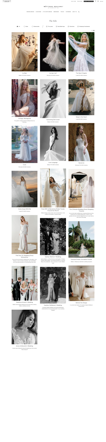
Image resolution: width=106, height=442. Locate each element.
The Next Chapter (81, 73)
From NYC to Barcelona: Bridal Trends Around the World (53, 210)
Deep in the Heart (81, 117)
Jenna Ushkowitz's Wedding (24, 346)
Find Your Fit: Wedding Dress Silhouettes (24, 256)
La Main (24, 73)
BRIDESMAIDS (56, 11)
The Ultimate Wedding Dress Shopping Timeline (81, 210)
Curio (24, 165)
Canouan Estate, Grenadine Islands (81, 259)
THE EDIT (62, 11)
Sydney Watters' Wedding (53, 257)
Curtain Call (53, 73)
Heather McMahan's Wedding (53, 305)
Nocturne (81, 163)
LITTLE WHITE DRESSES (47, 11)
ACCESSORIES (38, 11)
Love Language (52, 162)
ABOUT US (75, 11)
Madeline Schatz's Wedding (24, 302)
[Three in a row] (93, 30)
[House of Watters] (53, 7)
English (101, 1)
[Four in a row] (92, 30)
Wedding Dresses (30, 11)
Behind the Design (81, 303)
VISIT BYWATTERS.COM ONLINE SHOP (7, 1)
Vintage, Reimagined (24, 118)
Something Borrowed (53, 119)
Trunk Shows (79, 1)
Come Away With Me (24, 209)
